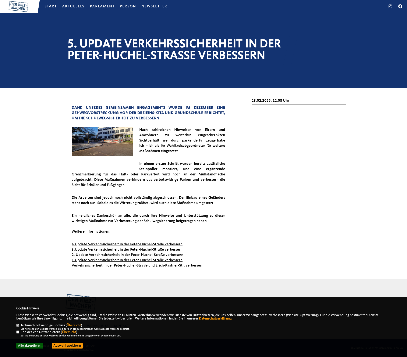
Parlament (102, 6)
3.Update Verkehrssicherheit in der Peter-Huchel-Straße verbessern (127, 249)
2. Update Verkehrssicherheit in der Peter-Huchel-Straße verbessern (127, 255)
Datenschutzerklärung (215, 318)
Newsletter (154, 6)
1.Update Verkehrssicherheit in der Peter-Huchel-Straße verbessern (127, 260)
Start (51, 6)
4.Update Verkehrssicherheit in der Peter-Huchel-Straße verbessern (127, 244)
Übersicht (74, 325)
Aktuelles (73, 6)
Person (128, 6)
